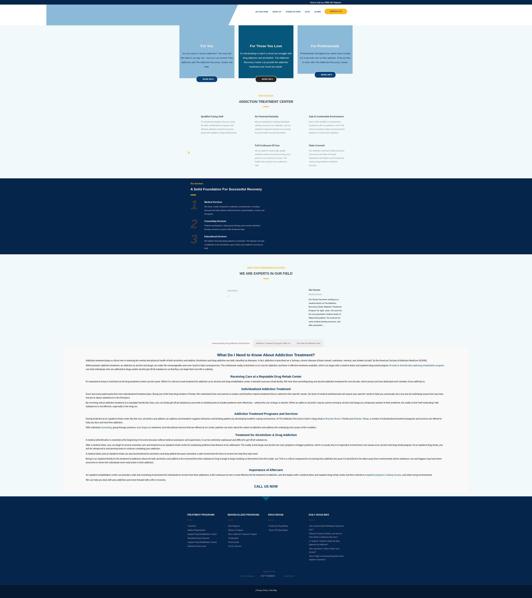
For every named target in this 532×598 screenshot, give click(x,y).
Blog (307, 12)
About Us (277, 12)
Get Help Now (261, 12)
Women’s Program (235, 530)
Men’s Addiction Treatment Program (242, 534)
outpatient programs (375, 475)
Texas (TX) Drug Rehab (278, 530)
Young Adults (233, 538)
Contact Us (336, 11)
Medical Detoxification (196, 530)
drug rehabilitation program (431, 365)
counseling (106, 427)
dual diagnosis (144, 427)
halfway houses (393, 475)
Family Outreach (234, 546)
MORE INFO (208, 79)
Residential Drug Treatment (198, 538)
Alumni (317, 12)
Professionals (233, 542)
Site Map (273, 590)
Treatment (192, 526)
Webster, (358, 419)
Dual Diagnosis (234, 526)
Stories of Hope (293, 12)
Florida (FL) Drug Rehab (278, 526)
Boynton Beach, (333, 419)
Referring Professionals (197, 546)
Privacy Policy (262, 590)
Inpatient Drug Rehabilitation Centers (202, 534)
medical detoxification (402, 365)
